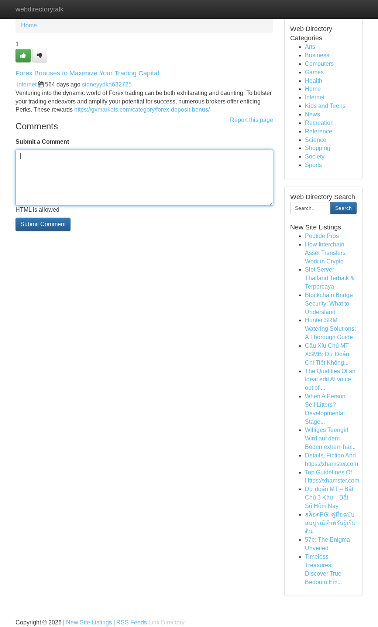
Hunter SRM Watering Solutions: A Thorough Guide (330, 328)
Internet (27, 84)
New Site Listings (89, 622)
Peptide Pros (322, 236)
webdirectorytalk (39, 9)
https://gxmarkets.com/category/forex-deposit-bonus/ (142, 109)
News (312, 114)
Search (343, 208)
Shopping (317, 148)
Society (314, 156)
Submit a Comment (42, 142)
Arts (310, 47)
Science (315, 140)
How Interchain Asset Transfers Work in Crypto (325, 253)
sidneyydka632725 (107, 84)
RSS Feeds (131, 622)
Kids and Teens (325, 106)
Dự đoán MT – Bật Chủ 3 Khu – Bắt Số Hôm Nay (329, 497)
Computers (319, 64)
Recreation (319, 123)
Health (313, 81)
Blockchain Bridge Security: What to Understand (329, 303)
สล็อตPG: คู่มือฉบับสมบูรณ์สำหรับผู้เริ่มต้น (330, 523)
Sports (313, 165)
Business (317, 55)
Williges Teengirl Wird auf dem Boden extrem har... (330, 438)
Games (314, 72)
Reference (318, 131)
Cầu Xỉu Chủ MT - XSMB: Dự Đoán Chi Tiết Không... (328, 354)
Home (29, 25)
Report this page (251, 120)
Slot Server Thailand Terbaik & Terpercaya (329, 278)
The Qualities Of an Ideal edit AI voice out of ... (330, 379)
